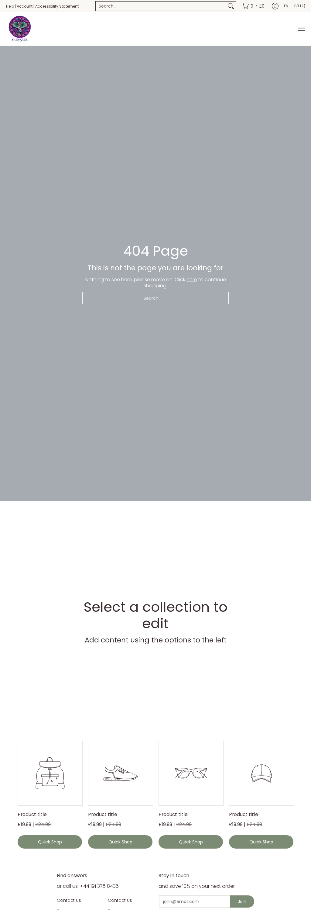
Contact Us (69, 900)
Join (242, 901)
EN (286, 6)
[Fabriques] (19, 29)
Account (24, 6)
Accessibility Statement (57, 6)
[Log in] (275, 6)
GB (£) (299, 6)
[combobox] (161, 6)
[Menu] (301, 29)
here (191, 279)
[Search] (231, 6)
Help (10, 6)
